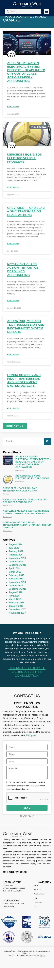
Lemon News (38, 902)
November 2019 (17, 558)
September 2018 (17, 589)
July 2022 (14, 548)
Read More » (13, 107)
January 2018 (16, 606)
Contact (36, 907)
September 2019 (17, 565)
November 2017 (17, 613)
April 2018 (14, 596)
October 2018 (16, 585)
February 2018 (16, 602)
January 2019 (16, 578)
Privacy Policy (27, 816)
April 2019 (14, 568)
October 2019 (16, 561)
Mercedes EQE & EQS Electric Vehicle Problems (24, 158)
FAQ (35, 898)
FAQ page (31, 735)
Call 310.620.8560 (15, 872)
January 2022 (16, 551)
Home (36, 885)
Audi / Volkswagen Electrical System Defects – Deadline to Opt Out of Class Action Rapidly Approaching (33, 461)
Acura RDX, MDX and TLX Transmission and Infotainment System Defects (26, 512)
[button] (46, 11)
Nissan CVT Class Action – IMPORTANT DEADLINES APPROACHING (25, 500)
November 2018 (17, 582)
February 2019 (16, 575)
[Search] (47, 441)
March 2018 (15, 599)
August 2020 (15, 554)
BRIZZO (42, 955)
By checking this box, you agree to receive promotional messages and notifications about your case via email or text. (25, 785)
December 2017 (17, 609)
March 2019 (15, 572)
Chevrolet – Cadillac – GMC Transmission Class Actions (26, 211)
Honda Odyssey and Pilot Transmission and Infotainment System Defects (27, 525)
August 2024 (15, 544)
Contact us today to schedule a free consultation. (27, 671)
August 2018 (15, 592)
